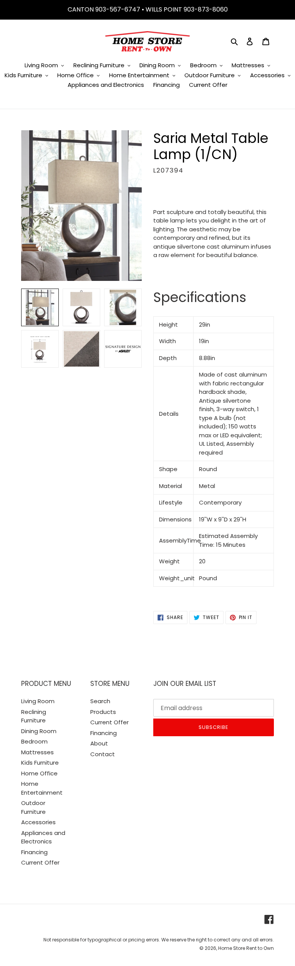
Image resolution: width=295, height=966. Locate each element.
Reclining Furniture (33, 716)
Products (103, 712)
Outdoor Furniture (33, 807)
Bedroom (34, 741)
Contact (102, 754)
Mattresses (37, 752)
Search (100, 701)
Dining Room (38, 731)
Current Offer (40, 862)
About (99, 743)
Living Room (38, 701)
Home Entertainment (42, 788)
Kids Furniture (40, 763)
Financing (34, 852)
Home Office (39, 773)
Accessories (38, 822)
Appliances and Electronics (43, 837)
